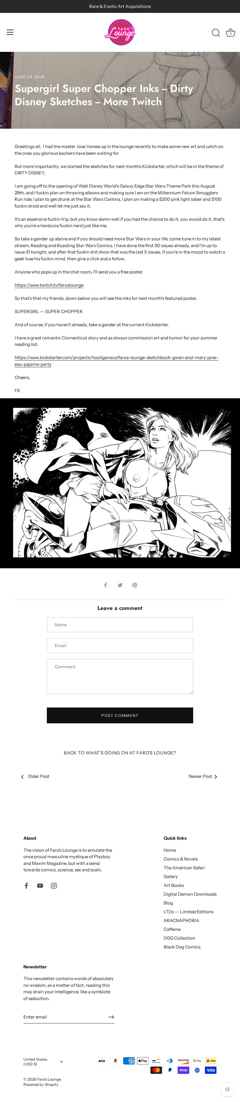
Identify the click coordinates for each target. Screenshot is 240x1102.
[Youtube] (40, 885)
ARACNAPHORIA (181, 920)
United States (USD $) (35, 1061)
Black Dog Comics (182, 947)
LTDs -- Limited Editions (188, 911)
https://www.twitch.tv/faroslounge (49, 285)
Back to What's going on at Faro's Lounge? (120, 753)
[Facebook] (26, 885)
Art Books (174, 885)
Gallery (171, 876)
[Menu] (10, 32)
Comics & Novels (181, 859)
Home (170, 850)
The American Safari (184, 867)
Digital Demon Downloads (190, 894)
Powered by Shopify (40, 1084)
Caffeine (172, 929)
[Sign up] (111, 1017)
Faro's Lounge (49, 1079)
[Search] (216, 33)
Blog (168, 903)
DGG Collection (179, 938)
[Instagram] (54, 885)
